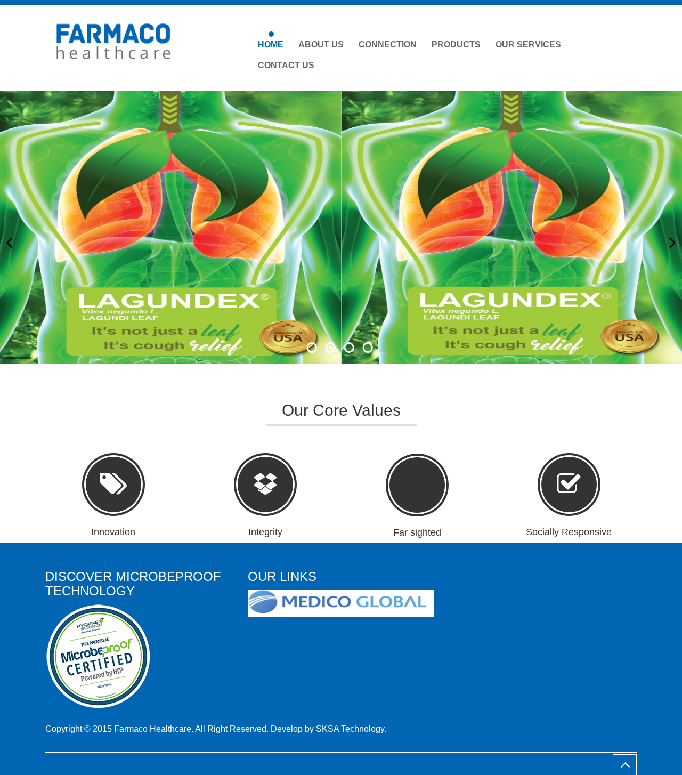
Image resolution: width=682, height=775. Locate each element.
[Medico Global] (345, 603)
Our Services (528, 44)
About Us (321, 44)
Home (270, 44)
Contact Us (286, 65)
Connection (388, 44)
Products (456, 44)
